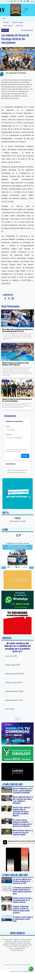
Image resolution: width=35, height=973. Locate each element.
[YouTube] (28, 2)
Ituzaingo (6, 22)
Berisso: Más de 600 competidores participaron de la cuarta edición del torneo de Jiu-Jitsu (17, 330)
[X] (15, 2)
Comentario (9, 434)
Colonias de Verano (17, 22)
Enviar (25, 456)
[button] (8, 2)
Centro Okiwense (8, 25)
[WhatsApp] (12, 2)
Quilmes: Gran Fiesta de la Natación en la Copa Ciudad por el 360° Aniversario (15, 364)
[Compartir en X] (8, 298)
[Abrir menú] (3, 18)
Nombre (8, 426)
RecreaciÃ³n (19, 25)
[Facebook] (18, 2)
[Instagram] (22, 2)
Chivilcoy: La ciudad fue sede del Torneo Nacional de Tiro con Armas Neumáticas (17, 400)
